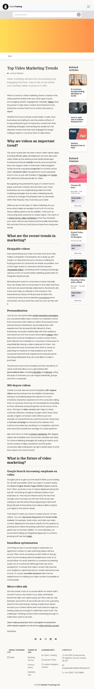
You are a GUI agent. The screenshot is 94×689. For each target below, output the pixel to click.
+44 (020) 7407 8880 (74, 672)
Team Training (50, 655)
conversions (44, 297)
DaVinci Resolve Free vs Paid (78, 145)
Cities (11, 657)
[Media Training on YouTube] (56, 639)
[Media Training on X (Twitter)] (41, 639)
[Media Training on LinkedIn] (51, 639)
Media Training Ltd (50, 685)
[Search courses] (79, 15)
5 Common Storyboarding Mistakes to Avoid (77, 92)
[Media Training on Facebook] (36, 639)
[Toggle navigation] (88, 6)
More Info (78, 206)
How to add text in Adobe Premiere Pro (77, 119)
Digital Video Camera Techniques (77, 234)
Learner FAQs (49, 659)
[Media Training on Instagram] (46, 639)
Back (10, 56)
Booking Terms (31, 658)
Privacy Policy (31, 666)
